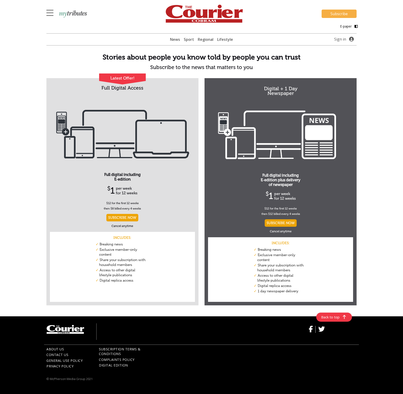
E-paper (346, 26)
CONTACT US (57, 354)
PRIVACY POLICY (59, 366)
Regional (205, 39)
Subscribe (339, 13)
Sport (189, 39)
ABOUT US (55, 349)
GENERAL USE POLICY (64, 360)
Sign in (340, 39)
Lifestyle (225, 39)
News (175, 39)
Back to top (330, 317)
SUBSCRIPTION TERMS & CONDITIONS (119, 351)
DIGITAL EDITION (113, 365)
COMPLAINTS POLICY (117, 359)
